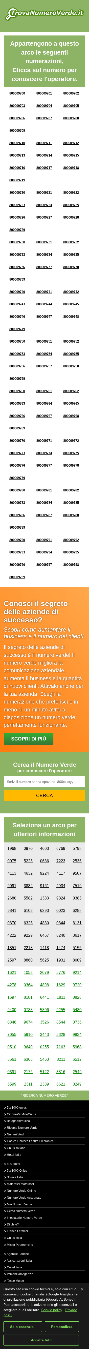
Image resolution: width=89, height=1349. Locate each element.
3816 (60, 1072)
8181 (28, 997)
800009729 (17, 230)
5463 (44, 1059)
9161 (44, 886)
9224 (44, 873)
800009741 (44, 292)
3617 (77, 935)
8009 (77, 960)
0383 (77, 898)
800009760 (17, 391)
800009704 (44, 106)
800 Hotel (13, 1164)
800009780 (17, 490)
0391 (11, 1072)
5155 (77, 948)
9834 (77, 1034)
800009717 (44, 168)
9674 (28, 1022)
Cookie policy (51, 1310)
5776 (60, 972)
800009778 (71, 465)
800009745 (71, 304)
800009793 (17, 552)
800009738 (71, 267)
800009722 (71, 192)
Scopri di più (28, 738)
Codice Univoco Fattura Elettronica (30, 1141)
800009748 (71, 317)
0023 (60, 910)
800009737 (44, 267)
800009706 (17, 118)
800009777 (44, 465)
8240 (60, 935)
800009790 (17, 540)
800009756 (17, 366)
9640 (28, 1047)
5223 (28, 861)
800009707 (44, 118)
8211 (61, 1059)
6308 (28, 1059)
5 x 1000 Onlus (16, 1170)
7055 (11, 1034)
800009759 (17, 379)
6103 (28, 910)
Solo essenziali (23, 1327)
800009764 (44, 403)
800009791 (44, 540)
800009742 (71, 292)
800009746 (17, 317)
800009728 (71, 217)
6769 (60, 848)
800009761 (44, 391)
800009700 (17, 93)
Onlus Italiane (15, 1148)
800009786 (17, 515)
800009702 (71, 93)
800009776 (17, 465)
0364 (28, 985)
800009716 (17, 168)
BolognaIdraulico (18, 1121)
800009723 (17, 205)
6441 (44, 997)
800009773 (17, 453)
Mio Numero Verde (19, 1204)
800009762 (71, 391)
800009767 (44, 416)
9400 (11, 1010)
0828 (77, 997)
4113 (12, 873)
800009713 (17, 155)
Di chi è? (12, 1224)
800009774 (44, 453)
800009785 (71, 503)
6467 (44, 935)
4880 (44, 923)
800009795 (71, 552)
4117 (61, 873)
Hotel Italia (13, 1154)
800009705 (71, 106)
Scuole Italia (14, 1177)
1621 (11, 972)
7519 (77, 886)
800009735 (71, 255)
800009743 (17, 304)
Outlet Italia (14, 1267)
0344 (60, 923)
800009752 (71, 341)
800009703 (17, 106)
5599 (11, 1084)
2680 (11, 898)
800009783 (17, 503)
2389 (44, 1084)
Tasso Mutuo (15, 1281)
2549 (77, 1072)
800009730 (17, 242)
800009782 (71, 490)
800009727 (44, 217)
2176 (28, 1072)
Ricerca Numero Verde (22, 1127)
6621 (60, 1084)
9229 (28, 935)
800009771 (44, 441)
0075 (11, 861)
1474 (60, 948)
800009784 (44, 503)
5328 (60, 1034)
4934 (60, 886)
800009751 (44, 341)
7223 (60, 861)
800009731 (44, 242)
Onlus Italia (14, 1238)
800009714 (44, 155)
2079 (44, 972)
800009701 (44, 93)
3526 (44, 1022)
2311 (28, 1084)
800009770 (17, 441)
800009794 (44, 552)
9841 (11, 910)
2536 (77, 861)
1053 (28, 972)
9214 (77, 972)
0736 (77, 1022)
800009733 (17, 255)
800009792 (71, 540)
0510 (11, 1047)
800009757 (44, 366)
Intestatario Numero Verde (24, 1218)
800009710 (17, 143)
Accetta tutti (41, 1340)
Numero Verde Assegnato (23, 1197)
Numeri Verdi (15, 1134)
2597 (11, 960)
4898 (44, 985)
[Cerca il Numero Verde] (44, 14)
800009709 (17, 130)
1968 (11, 848)
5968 (77, 1047)
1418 (44, 948)
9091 (11, 886)
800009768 (71, 416)
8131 (77, 923)
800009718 (71, 168)
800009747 (44, 317)
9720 (77, 985)
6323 (28, 923)
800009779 (17, 478)
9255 (60, 1010)
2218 (28, 948)
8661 (11, 1059)
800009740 (17, 292)
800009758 (71, 366)
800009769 (17, 428)
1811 (61, 997)
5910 (28, 1034)
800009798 (71, 565)
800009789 (17, 527)
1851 (11, 948)
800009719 (17, 180)
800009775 (71, 453)
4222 (11, 935)
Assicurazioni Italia (19, 1260)
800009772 (71, 441)
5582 (28, 898)
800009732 (71, 242)
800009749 (17, 329)
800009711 (44, 143)
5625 (44, 960)
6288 (77, 910)
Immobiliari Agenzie (19, 1274)
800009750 (17, 341)
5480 (77, 1010)
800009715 (71, 155)
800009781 (44, 490)
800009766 (17, 416)
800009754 (44, 354)
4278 (11, 985)
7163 (60, 1047)
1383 (44, 898)
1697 (11, 997)
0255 (44, 1047)
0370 (11, 923)
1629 (60, 985)
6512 (77, 1059)
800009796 (17, 565)
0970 (28, 848)
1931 (60, 960)
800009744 (44, 304)
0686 (44, 861)
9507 (77, 873)
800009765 (71, 403)
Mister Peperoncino (19, 1245)
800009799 (17, 577)
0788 (28, 1010)
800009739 (17, 279)
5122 (44, 1072)
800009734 (44, 255)
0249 (77, 1084)
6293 (44, 910)
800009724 (44, 205)
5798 (77, 848)
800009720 (17, 192)
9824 (60, 898)
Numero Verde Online (21, 1190)
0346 (11, 1022)
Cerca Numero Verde (20, 1211)
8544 (60, 1022)
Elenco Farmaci (17, 1231)
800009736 (17, 267)
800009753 (17, 354)
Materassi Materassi (20, 1184)
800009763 (17, 403)
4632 (28, 873)
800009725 (71, 205)
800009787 (44, 515)
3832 (28, 886)
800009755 (71, 354)
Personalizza (61, 1327)
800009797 (44, 565)
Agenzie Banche (17, 1254)
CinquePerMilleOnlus (21, 1114)
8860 (28, 960)
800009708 (71, 118)
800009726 (17, 217)
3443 (44, 1034)
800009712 (71, 143)
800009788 (71, 515)
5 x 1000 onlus (16, 1107)
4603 (44, 848)
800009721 (44, 192)
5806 (44, 1010)
